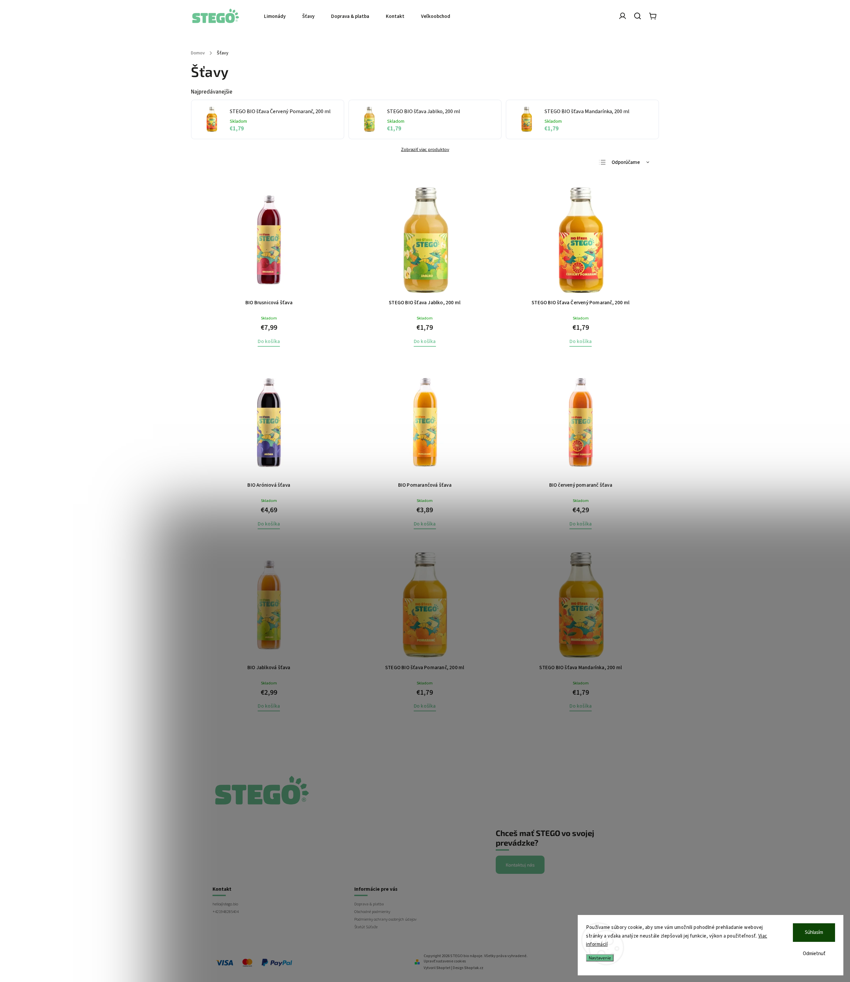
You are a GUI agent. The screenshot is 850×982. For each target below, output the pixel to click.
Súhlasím (814, 932)
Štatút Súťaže (366, 927)
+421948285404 (225, 912)
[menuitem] (279, 16)
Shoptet (443, 967)
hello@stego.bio (225, 904)
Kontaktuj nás (520, 865)
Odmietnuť (814, 953)
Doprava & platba (369, 904)
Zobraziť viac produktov (425, 149)
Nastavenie (600, 957)
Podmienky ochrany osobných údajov (385, 919)
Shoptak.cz (473, 967)
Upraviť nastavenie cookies (445, 961)
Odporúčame (626, 162)
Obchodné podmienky (372, 912)
